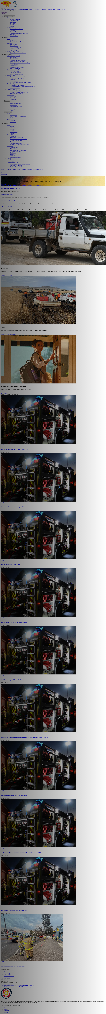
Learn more (3, 184)
